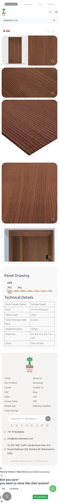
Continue (13, 488)
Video (7, 397)
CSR (35, 397)
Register (51, 4)
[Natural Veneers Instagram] (47, 425)
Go (48, 418)
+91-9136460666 (15, 432)
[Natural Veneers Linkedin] (32, 425)
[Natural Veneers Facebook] (11, 425)
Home (7, 378)
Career (7, 387)
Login (40, 4)
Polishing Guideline (42, 406)
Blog (35, 392)
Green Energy (11, 410)
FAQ (6, 392)
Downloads (28, 4)
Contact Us (38, 387)
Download (38, 383)
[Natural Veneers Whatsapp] (16, 425)
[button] (56, 12)
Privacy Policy (11, 401)
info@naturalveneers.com (20, 438)
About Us (37, 378)
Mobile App (10, 406)
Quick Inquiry (11, 4)
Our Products (10, 383)
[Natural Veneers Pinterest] (42, 425)
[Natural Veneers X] (21, 425)
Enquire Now (40, 497)
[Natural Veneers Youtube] (27, 425)
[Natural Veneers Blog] (37, 425)
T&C (35, 401)
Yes (3, 488)
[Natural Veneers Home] (29, 364)
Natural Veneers (27, 461)
